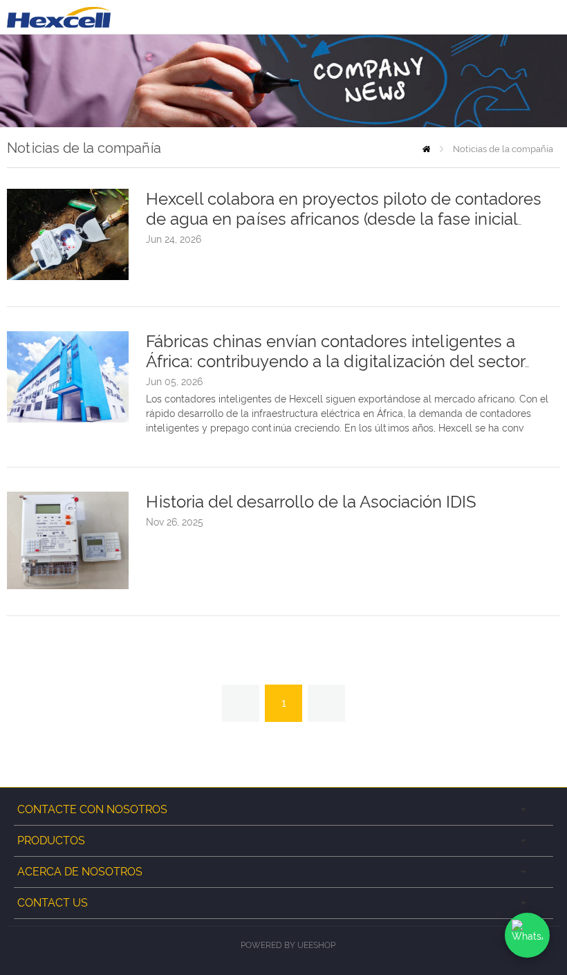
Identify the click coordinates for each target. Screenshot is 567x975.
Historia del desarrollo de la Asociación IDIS (311, 502)
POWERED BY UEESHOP (288, 945)
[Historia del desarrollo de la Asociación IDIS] (68, 585)
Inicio (426, 149)
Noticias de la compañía (503, 149)
